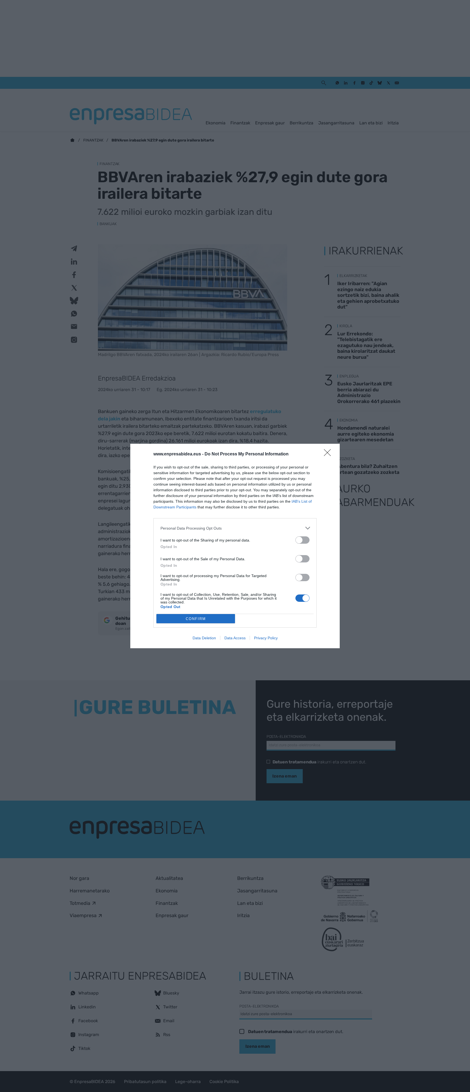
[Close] (329, 454)
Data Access (235, 638)
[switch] (302, 540)
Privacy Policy (266, 638)
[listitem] (235, 528)
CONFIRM (196, 619)
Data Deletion (204, 638)
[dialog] (235, 546)
